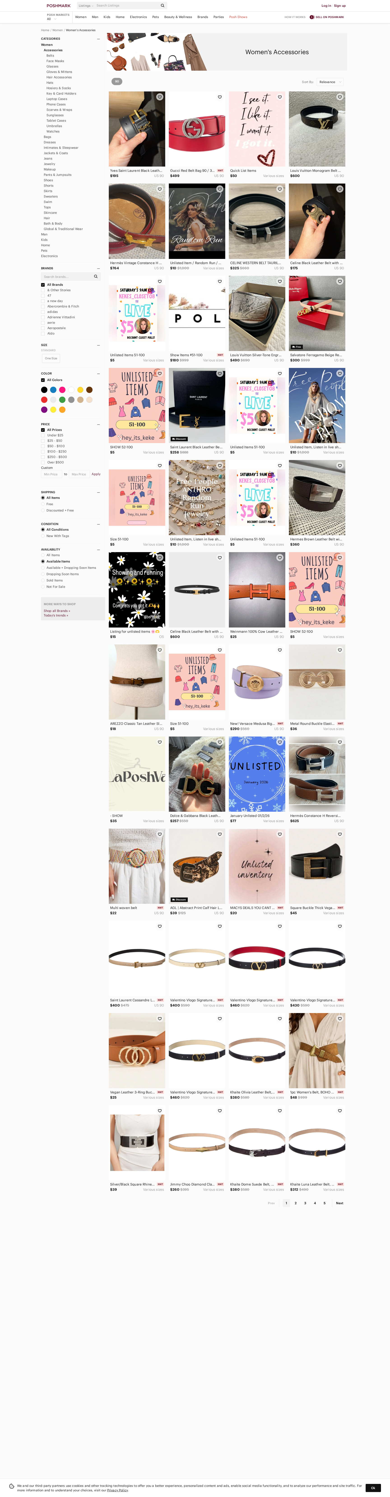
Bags (47, 137)
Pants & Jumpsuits (58, 175)
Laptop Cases (56, 99)
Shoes (48, 180)
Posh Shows (238, 17)
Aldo (50, 333)
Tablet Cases (56, 121)
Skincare (50, 213)
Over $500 (55, 462)
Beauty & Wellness (178, 17)
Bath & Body (53, 223)
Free (49, 504)
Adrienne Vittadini (60, 317)
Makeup (50, 169)
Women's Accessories (81, 30)
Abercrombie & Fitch (62, 306)
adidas (52, 312)
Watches (53, 131)
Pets (155, 17)
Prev (271, 1203)
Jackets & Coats (56, 153)
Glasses (52, 66)
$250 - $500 (57, 457)
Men (95, 17)
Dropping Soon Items (62, 574)
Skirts (48, 191)
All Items (53, 498)
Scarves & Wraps (59, 110)
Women (80, 17)
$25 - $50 (54, 441)
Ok (373, 1488)
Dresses (50, 142)
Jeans (48, 158)
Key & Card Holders (61, 93)
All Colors (54, 380)
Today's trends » (56, 615)
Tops (47, 207)
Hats (49, 83)
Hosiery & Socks (58, 88)
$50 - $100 (56, 446)
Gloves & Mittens (59, 72)
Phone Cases (56, 104)
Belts (50, 55)
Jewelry (49, 164)
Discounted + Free (60, 510)
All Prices (54, 430)
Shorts (48, 186)
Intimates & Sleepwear (61, 148)
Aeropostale (56, 328)
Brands (202, 17)
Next (339, 1203)
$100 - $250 (57, 451)
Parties (219, 17)
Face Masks (55, 61)
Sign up (340, 6)
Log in (326, 6)
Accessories (53, 50)
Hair (47, 218)
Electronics (138, 17)
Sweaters (51, 196)
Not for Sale (55, 587)
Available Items (58, 561)
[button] (87, 5)
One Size (51, 358)
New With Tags (57, 536)
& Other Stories (58, 290)
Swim (48, 202)
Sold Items (54, 580)
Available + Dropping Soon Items (71, 568)
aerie (50, 323)
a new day (54, 301)
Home (120, 17)
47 (48, 295)
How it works (295, 17)
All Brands (54, 285)
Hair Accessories (59, 77)
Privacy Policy (117, 1490)
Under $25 (55, 435)
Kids (107, 17)
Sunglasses (55, 115)
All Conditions (57, 530)
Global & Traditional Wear (63, 229)
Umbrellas (54, 126)
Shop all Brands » (57, 611)
